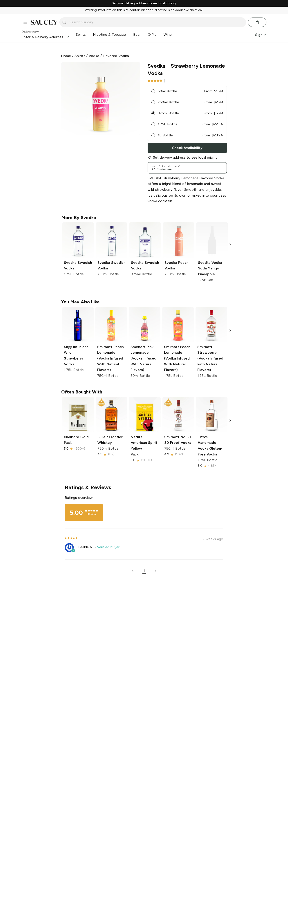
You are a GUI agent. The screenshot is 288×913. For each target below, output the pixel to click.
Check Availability (187, 148)
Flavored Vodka (116, 56)
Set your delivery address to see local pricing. (144, 3)
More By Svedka (78, 217)
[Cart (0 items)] (257, 22)
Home (66, 56)
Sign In (260, 34)
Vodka (94, 56)
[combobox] (156, 22)
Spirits (79, 56)
